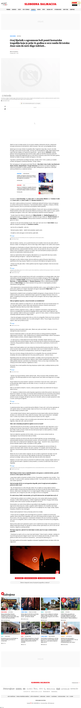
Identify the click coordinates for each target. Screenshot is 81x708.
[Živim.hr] (36, 688)
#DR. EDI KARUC (19, 578)
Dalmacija (33, 9)
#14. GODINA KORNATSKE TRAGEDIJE (46, 578)
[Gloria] (41, 688)
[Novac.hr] (74, 688)
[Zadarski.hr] (46, 691)
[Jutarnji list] (9, 688)
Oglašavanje (54, 696)
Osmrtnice (72, 9)
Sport (43, 9)
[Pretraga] (79, 5)
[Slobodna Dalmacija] (40, 4)
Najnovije (14, 9)
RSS (67, 696)
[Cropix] (26, 691)
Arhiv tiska (65, 9)
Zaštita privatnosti (34, 696)
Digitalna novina (61, 696)
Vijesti (19, 9)
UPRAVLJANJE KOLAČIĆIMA (40, 700)
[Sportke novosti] (24, 688)
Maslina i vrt (50, 9)
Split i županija (26, 9)
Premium (8, 9)
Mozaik (38, 9)
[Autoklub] (65, 688)
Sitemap (71, 696)
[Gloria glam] (45, 688)
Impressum (42, 696)
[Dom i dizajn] (58, 688)
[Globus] (29, 688)
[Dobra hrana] (51, 688)
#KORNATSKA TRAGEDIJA (30, 578)
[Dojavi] (4, 4)
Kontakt (48, 696)
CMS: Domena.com (51, 703)
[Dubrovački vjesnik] (36, 691)
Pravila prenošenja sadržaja (23, 696)
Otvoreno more (58, 9)
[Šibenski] (54, 691)
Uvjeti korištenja (11, 696)
